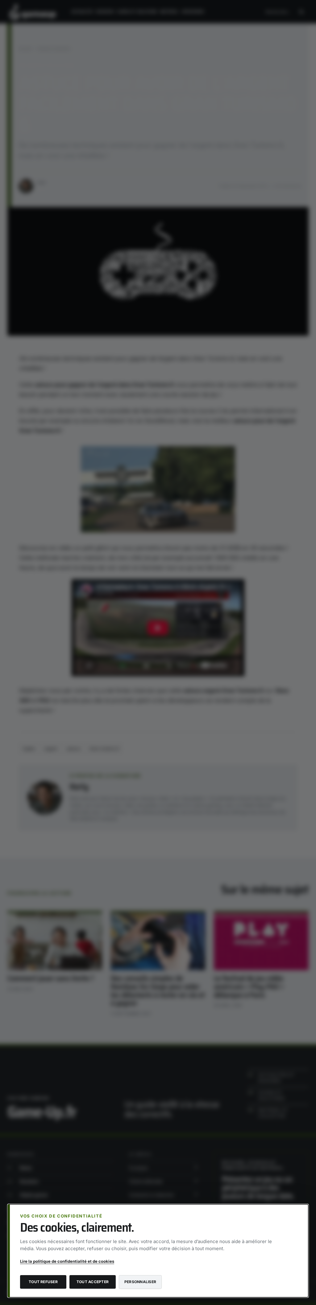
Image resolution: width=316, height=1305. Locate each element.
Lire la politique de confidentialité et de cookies (67, 1261)
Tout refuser (43, 1281)
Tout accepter (93, 1281)
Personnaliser (140, 1281)
